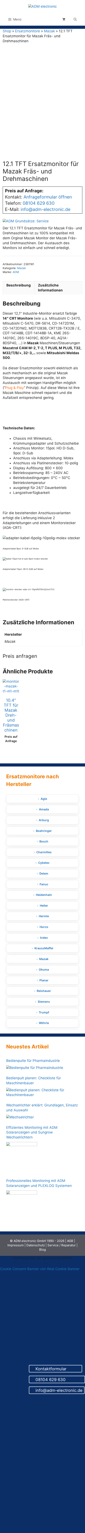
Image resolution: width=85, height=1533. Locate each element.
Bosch (43, 841)
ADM (16, 272)
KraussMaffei (43, 948)
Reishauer (44, 991)
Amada (44, 809)
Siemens (44, 1001)
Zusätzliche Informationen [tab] (50, 287)
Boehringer (44, 831)
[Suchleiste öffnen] (75, 19)
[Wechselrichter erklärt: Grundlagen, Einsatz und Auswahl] (20, 1117)
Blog (42, 1249)
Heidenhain (44, 894)
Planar (43, 980)
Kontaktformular (57, 1369)
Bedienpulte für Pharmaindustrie (33, 1061)
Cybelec (44, 862)
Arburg (44, 820)
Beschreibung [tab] (18, 285)
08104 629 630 (58, 1379)
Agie (44, 798)
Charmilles (44, 852)
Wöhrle (44, 1023)
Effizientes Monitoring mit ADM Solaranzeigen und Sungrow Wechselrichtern (31, 1132)
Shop (7, 31)
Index (44, 937)
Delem (43, 873)
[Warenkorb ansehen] (64, 19)
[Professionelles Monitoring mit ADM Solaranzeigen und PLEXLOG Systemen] (21, 1205)
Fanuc (44, 884)
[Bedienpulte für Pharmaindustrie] (34, 1067)
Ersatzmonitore (27, 31)
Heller (44, 905)
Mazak (49, 31)
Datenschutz (35, 1245)
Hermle (44, 916)
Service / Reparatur (61, 1245)
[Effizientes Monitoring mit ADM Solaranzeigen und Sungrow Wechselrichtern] (21, 1157)
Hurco (44, 927)
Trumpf (44, 1012)
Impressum (15, 1245)
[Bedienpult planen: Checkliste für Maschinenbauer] (41, 1093)
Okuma (44, 969)
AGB (70, 1241)
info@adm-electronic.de (58, 1390)
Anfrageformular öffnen (48, 197)
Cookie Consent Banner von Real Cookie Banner (39, 1269)
